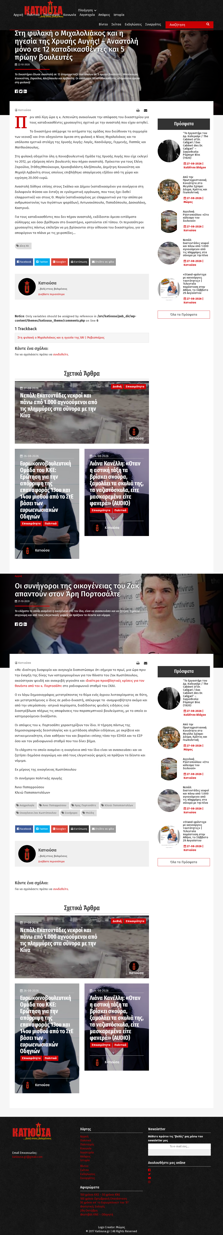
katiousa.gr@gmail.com (27, 1156)
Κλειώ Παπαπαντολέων (118, 805)
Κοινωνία (69, 15)
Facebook (25, 261)
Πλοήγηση (85, 10)
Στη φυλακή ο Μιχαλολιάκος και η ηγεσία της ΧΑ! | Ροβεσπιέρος (61, 337)
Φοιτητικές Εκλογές (92, 1206)
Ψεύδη (89, 812)
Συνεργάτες (153, 24)
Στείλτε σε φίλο (104, 261)
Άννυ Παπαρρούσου (54, 805)
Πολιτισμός (51, 15)
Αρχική (18, 15)
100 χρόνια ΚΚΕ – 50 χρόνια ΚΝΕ (100, 1194)
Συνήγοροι (70, 812)
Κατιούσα (24, 110)
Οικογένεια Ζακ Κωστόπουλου (37, 812)
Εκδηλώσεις (133, 24)
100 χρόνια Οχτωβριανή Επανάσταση (103, 1198)
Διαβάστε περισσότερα (51, 294)
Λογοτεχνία (87, 1152)
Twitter (43, 261)
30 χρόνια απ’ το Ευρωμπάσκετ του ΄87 (104, 1202)
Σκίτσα (116, 24)
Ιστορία (119, 15)
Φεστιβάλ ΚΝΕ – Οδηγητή (96, 1214)
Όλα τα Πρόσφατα (183, 315)
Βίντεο (103, 24)
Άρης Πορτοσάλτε (85, 805)
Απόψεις (104, 15)
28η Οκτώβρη (89, 1210)
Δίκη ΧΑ (24, 245)
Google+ (60, 261)
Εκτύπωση (80, 261)
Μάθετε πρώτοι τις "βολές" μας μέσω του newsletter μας (175, 1138)
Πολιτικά (33, 15)
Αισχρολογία (26, 805)
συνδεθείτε (60, 354)
